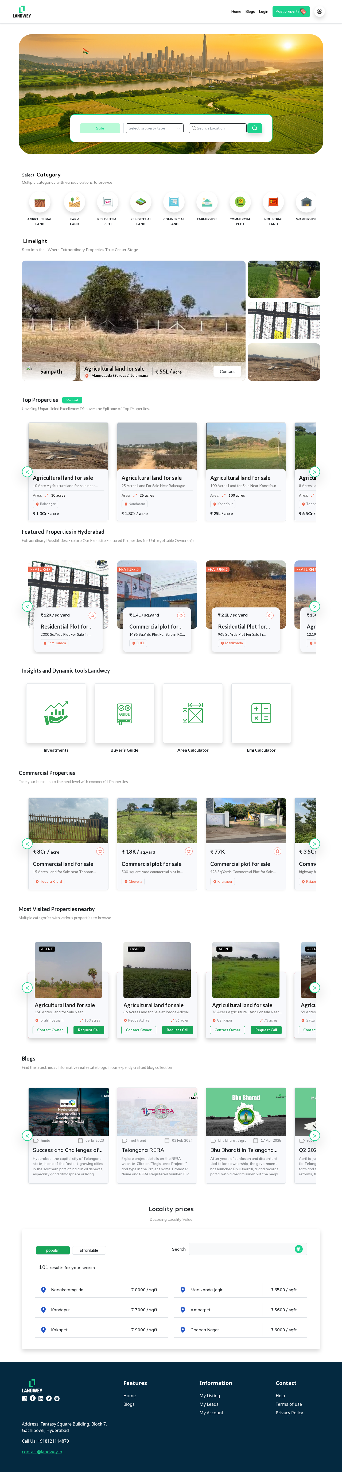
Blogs (129, 1404)
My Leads (209, 1404)
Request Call (89, 1030)
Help (280, 1396)
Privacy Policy (289, 1413)
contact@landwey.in (42, 1452)
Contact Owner (50, 1030)
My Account (211, 1413)
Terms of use (289, 1404)
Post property (287, 11)
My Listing (210, 1396)
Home (129, 1396)
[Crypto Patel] (33, 1385)
